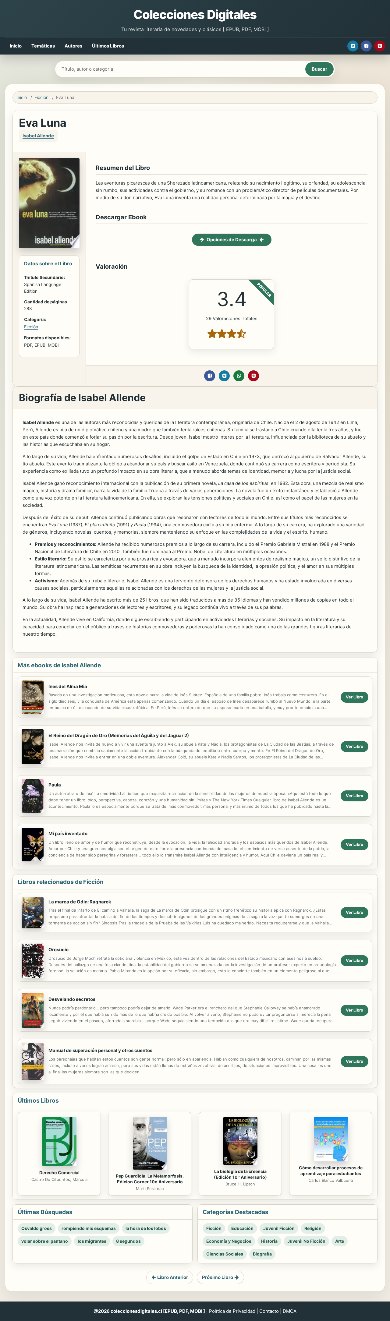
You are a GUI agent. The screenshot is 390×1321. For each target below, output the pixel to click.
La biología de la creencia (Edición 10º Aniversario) (240, 1174)
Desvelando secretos (71, 999)
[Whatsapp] (238, 375)
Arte (339, 1241)
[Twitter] (352, 46)
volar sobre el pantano (44, 1241)
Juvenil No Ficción (306, 1241)
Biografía (262, 1253)
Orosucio (58, 949)
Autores (73, 46)
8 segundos (128, 1241)
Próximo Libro (217, 1277)
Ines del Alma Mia (67, 686)
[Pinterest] (379, 46)
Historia (269, 1241)
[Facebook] (366, 46)
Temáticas (43, 46)
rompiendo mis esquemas (89, 1228)
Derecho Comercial (59, 1172)
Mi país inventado (67, 833)
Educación (242, 1228)
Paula (54, 785)
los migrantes (92, 1241)
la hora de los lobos (146, 1228)
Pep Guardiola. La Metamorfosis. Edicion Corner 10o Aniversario (150, 1178)
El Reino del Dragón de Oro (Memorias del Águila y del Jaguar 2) (118, 735)
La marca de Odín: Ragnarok (79, 902)
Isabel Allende (38, 136)
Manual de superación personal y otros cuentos (100, 1050)
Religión (312, 1228)
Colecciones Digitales (195, 14)
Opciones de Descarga (232, 239)
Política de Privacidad (232, 1311)
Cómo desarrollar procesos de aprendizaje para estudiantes (331, 1170)
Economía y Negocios (228, 1241)
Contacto (269, 1311)
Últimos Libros (108, 46)
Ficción (41, 97)
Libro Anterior (172, 1277)
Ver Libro (354, 696)
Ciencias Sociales (224, 1253)
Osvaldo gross (36, 1228)
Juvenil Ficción (279, 1228)
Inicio (16, 46)
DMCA (289, 1311)
